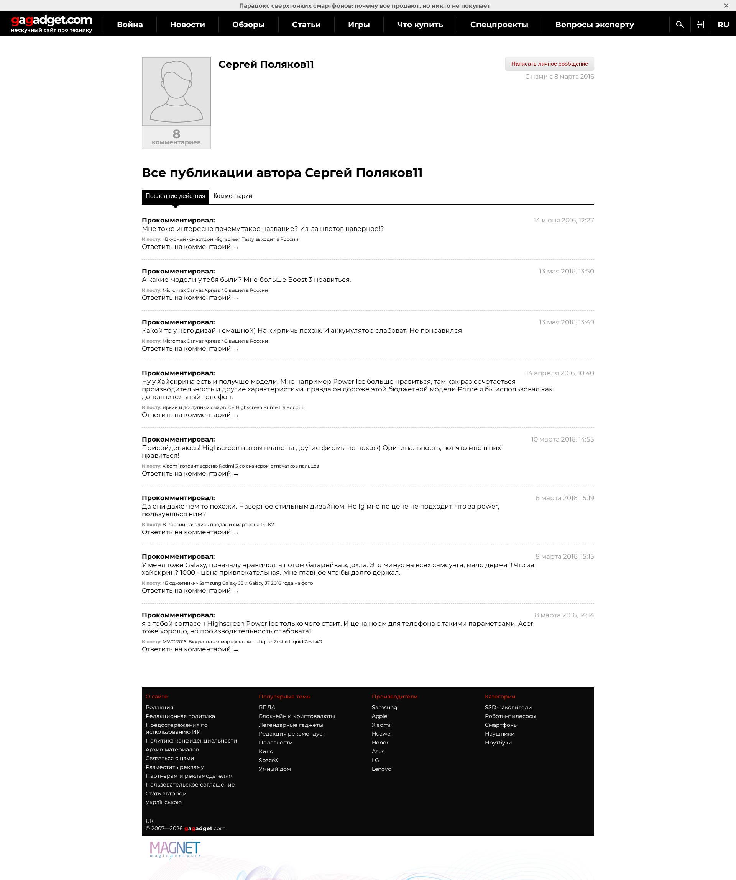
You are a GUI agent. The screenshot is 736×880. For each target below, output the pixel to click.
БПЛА (267, 707)
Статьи (306, 24)
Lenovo (381, 769)
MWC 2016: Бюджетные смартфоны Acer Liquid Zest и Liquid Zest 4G (242, 641)
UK (150, 821)
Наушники (500, 733)
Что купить (420, 24)
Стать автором (166, 793)
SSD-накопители (508, 707)
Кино (266, 751)
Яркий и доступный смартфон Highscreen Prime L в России (233, 407)
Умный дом (275, 769)
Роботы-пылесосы (510, 716)
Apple (379, 716)
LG (375, 760)
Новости (187, 24)
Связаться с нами (170, 758)
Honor (380, 742)
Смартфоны (501, 724)
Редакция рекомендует (292, 733)
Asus (378, 751)
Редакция (159, 707)
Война (130, 24)
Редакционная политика (180, 716)
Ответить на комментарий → (190, 246)
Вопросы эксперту (594, 24)
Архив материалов (172, 749)
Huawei (382, 733)
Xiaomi (381, 724)
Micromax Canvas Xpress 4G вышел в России (215, 290)
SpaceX (268, 760)
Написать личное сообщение (549, 64)
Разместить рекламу (175, 767)
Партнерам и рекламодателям (189, 775)
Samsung (385, 707)
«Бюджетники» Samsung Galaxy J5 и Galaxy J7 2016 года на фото (238, 583)
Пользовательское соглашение (190, 784)
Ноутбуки (498, 742)
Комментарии (233, 196)
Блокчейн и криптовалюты (297, 716)
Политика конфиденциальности (191, 740)
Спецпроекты (499, 24)
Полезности (276, 742)
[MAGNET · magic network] (176, 850)
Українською (164, 802)
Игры (359, 24)
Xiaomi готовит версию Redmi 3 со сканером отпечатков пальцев (241, 466)
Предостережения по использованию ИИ (177, 728)
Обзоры (248, 24)
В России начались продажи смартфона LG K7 (218, 524)
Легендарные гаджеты (291, 724)
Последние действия (175, 196)
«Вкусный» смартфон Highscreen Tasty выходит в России (230, 239)
